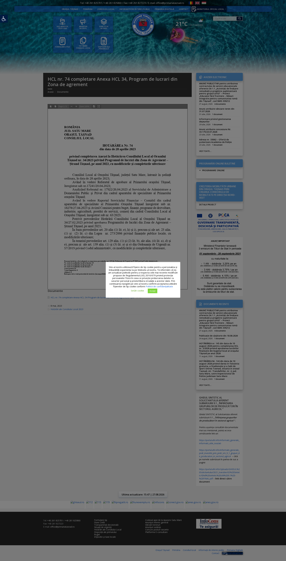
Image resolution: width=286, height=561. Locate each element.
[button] (4, 19)
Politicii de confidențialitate (159, 286)
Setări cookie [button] (137, 290)
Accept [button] (153, 290)
